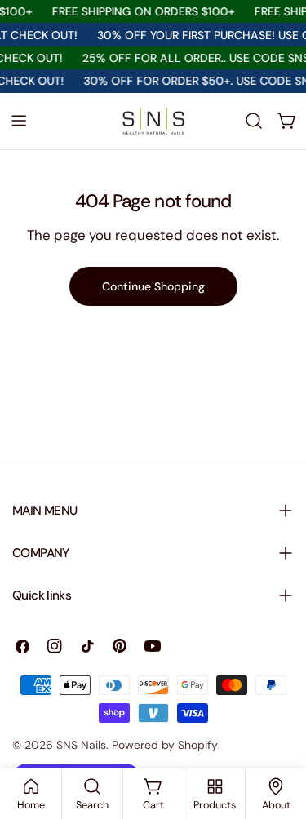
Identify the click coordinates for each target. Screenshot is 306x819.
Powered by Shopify (165, 744)
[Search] (253, 120)
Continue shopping (153, 286)
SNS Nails (81, 744)
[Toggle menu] (18, 120)
